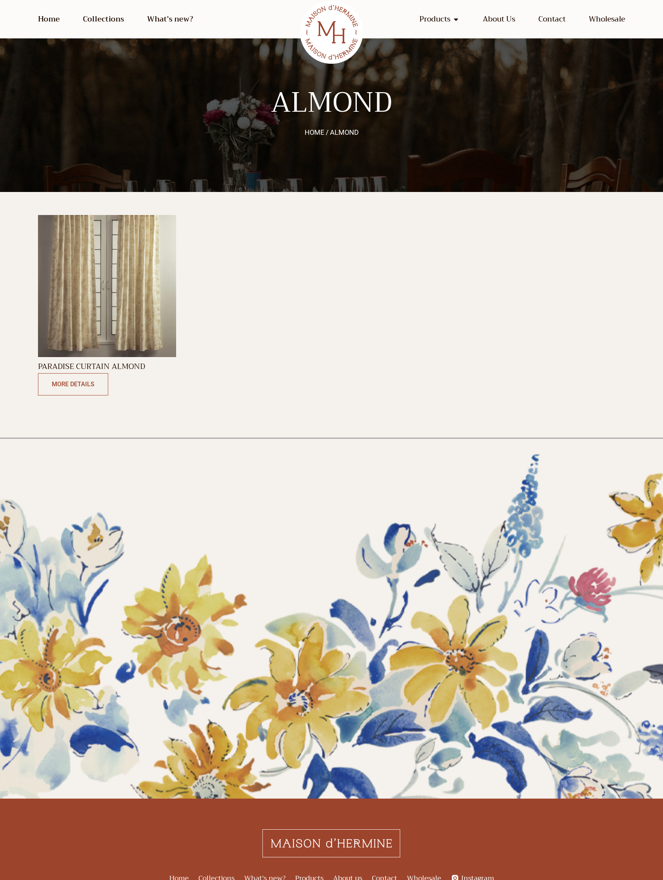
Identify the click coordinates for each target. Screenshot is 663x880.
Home (49, 19)
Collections (103, 19)
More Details (73, 384)
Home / (316, 132)
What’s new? (170, 19)
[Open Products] (456, 19)
